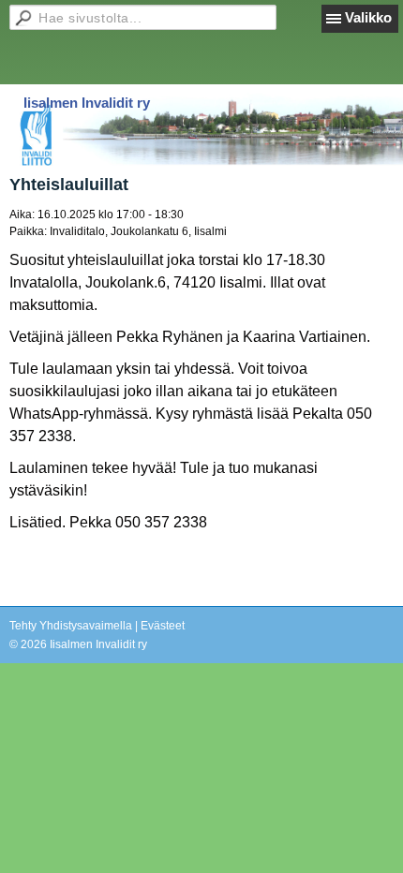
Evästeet (163, 625)
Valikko (368, 17)
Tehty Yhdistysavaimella (70, 625)
